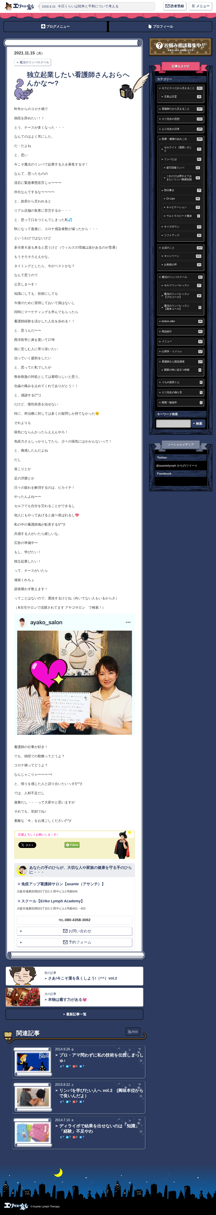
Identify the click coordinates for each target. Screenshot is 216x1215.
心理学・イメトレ (182, 351)
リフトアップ (182, 235)
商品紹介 (182, 331)
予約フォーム (80, 942)
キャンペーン (182, 255)
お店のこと (182, 247)
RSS (135, 1031)
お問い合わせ (80, 931)
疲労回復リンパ (182, 167)
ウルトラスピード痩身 (182, 215)
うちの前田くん (182, 382)
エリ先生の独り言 (182, 392)
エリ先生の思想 (182, 118)
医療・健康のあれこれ (182, 138)
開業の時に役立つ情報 (182, 369)
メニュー (182, 341)
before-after (182, 321)
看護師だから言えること (182, 108)
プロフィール (163, 26)
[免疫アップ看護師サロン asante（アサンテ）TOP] (20, 6)
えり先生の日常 (182, 129)
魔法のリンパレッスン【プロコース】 (182, 295)
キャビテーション (182, 207)
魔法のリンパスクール (34, 62)
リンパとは (182, 159)
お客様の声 (182, 264)
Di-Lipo (182, 198)
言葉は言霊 (182, 96)
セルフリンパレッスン (182, 285)
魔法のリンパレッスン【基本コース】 (182, 307)
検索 (199, 423)
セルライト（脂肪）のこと (182, 149)
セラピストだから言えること (182, 88)
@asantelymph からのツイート (177, 465)
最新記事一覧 (76, 1014)
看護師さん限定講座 (182, 361)
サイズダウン (182, 226)
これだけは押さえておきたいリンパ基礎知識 (182, 178)
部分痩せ (182, 190)
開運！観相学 (182, 402)
